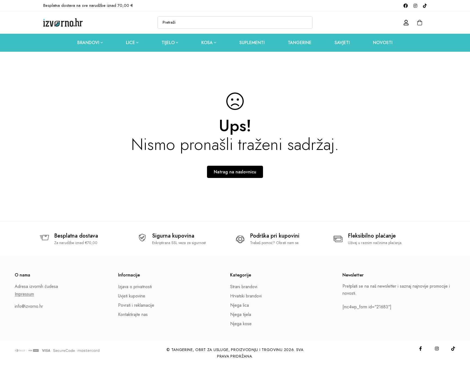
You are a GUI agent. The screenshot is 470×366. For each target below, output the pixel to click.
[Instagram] (415, 5)
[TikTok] (425, 5)
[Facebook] (405, 5)
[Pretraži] (306, 22)
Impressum (24, 294)
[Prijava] (406, 23)
